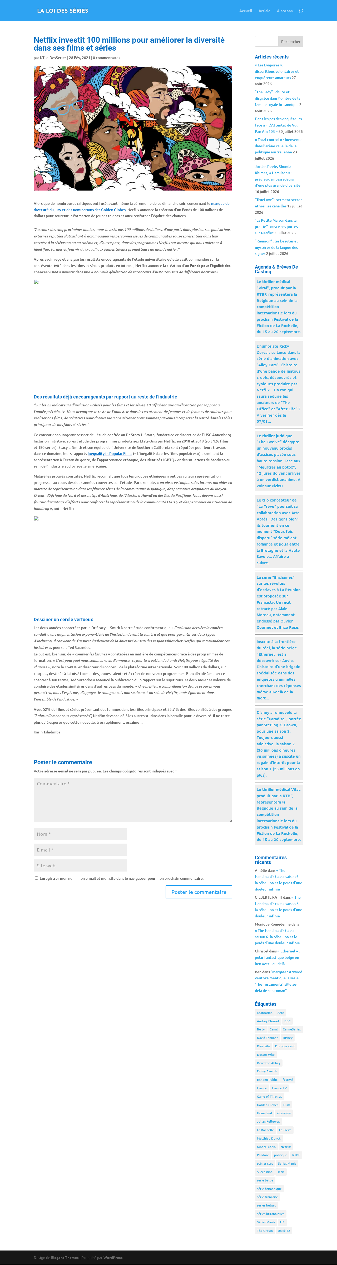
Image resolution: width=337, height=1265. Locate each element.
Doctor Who (266, 1054)
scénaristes (265, 1163)
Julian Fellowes (268, 1121)
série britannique (269, 1188)
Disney (288, 1037)
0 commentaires (106, 57)
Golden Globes (267, 1105)
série (281, 1172)
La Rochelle (265, 1130)
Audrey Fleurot (268, 1021)
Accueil (245, 11)
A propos (285, 11)
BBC (287, 1021)
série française (267, 1197)
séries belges (266, 1205)
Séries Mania (266, 1222)
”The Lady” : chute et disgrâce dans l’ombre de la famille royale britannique (277, 98)
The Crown (265, 1230)
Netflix (286, 1147)
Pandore (263, 1155)
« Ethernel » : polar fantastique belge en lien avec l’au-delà (277, 957)
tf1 (282, 1222)
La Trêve (285, 1130)
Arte (280, 1012)
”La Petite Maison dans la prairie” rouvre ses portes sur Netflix (276, 226)
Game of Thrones (269, 1096)
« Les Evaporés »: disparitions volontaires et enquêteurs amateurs (277, 71)
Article (264, 11)
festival (288, 1079)
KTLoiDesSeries (53, 57)
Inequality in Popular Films (110, 453)
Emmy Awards (267, 1071)
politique (280, 1155)
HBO (286, 1105)
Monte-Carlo (266, 1147)
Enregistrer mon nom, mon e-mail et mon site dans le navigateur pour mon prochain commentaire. (122, 878)
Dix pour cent (285, 1046)
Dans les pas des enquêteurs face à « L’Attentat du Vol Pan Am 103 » (278, 125)
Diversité (263, 1046)
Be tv (261, 1029)
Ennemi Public (267, 1079)
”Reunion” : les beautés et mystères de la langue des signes (276, 247)
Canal (274, 1029)
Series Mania (287, 1163)
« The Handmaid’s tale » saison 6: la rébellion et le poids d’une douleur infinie (277, 937)
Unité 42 (284, 1230)
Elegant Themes (65, 1257)
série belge (265, 1180)
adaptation (264, 1012)
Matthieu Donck (269, 1138)
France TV (279, 1088)
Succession (264, 1172)
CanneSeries (292, 1029)
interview (284, 1113)
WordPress (113, 1257)
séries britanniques (270, 1214)
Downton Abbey (268, 1063)
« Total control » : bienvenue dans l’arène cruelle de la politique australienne (279, 146)
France (262, 1088)
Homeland (264, 1113)
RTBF (296, 1155)
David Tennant (267, 1037)
